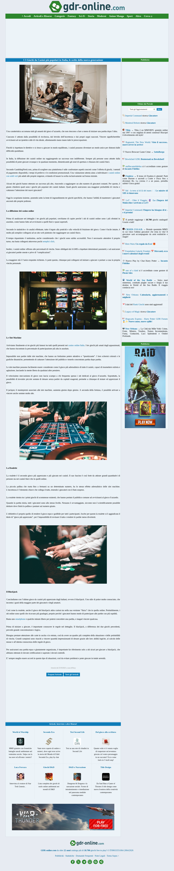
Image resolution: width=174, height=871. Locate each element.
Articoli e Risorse (43, 16)
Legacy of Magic (132, 312)
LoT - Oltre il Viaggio (136, 200)
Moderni (101, 16)
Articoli (52, 724)
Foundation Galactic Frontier (137, 251)
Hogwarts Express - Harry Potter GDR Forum (146, 319)
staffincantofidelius (133, 166)
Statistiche (69, 856)
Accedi (26, 16)
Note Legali (100, 856)
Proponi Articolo (55, 674)
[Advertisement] (87, 38)
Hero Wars (129, 244)
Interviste (60, 724)
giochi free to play (98, 850)
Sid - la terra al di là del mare (138, 190)
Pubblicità (145, 60)
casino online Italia (76, 345)
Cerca (148, 16)
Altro (138, 16)
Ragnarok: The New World (138, 142)
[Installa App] (90, 863)
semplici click (48, 241)
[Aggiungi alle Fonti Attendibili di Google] (96, 863)
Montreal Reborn (132, 123)
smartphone (20, 619)
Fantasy (72, 16)
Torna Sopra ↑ (113, 856)
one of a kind (132, 270)
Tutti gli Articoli (71, 674)
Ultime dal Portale (145, 104)
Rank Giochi (138, 304)
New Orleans (132, 295)
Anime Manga (116, 16)
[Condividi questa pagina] (101, 863)
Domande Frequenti (84, 856)
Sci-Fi (82, 16)
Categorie (60, 16)
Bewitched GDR (132, 159)
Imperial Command (133, 115)
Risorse (73, 724)
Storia (91, 16)
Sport (130, 16)
